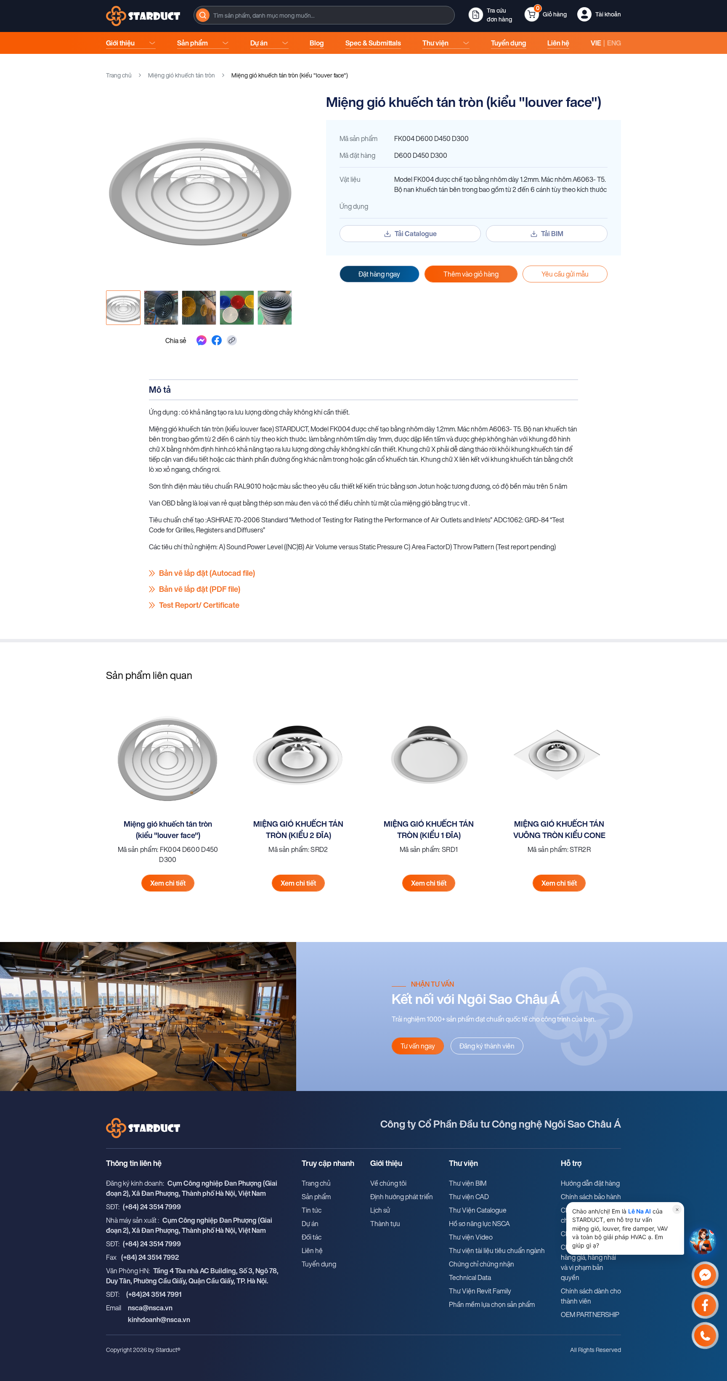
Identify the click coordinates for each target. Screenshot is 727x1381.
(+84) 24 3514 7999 (152, 1207)
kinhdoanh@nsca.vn (159, 1319)
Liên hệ (558, 43)
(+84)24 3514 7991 (153, 1294)
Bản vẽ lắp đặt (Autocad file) (207, 573)
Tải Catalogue (416, 234)
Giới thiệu (120, 43)
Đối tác (311, 1237)
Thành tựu (385, 1224)
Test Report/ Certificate (199, 605)
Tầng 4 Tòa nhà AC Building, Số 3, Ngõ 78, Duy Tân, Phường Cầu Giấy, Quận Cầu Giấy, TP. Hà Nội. (192, 1276)
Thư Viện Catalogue (478, 1210)
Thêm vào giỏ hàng (471, 274)
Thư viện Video (471, 1237)
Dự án (259, 43)
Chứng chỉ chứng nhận (481, 1264)
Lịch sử (380, 1210)
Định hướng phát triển (401, 1197)
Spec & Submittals (373, 43)
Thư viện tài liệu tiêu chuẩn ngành (497, 1250)
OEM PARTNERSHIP (590, 1314)
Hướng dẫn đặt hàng (590, 1183)
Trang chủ (119, 75)
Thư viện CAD (469, 1197)
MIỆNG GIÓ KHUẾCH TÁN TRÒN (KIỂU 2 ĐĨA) (298, 829)
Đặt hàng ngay (379, 274)
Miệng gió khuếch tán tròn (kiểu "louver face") (168, 829)
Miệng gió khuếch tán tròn (181, 75)
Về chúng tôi (388, 1183)
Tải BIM (552, 234)
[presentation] (324, 15)
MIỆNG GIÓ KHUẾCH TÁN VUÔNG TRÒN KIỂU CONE (559, 829)
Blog (317, 43)
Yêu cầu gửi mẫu (565, 274)
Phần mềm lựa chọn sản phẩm (492, 1304)
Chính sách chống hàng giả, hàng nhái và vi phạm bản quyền (588, 1262)
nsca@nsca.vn (150, 1308)
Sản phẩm (192, 43)
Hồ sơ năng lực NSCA (479, 1224)
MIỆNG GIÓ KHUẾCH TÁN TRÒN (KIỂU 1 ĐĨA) (429, 829)
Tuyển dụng (508, 43)
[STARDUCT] (143, 16)
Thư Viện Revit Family (480, 1291)
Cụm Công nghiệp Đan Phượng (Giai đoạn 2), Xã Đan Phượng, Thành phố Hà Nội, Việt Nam (191, 1188)
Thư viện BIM (467, 1183)
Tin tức (311, 1210)
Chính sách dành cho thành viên (591, 1296)
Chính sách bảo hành (591, 1197)
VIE (596, 43)
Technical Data (470, 1277)
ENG (614, 43)
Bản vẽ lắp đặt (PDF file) (199, 589)
